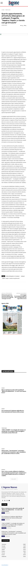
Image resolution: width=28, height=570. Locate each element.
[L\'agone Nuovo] (14, 3)
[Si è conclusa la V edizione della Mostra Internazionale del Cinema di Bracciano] (14, 401)
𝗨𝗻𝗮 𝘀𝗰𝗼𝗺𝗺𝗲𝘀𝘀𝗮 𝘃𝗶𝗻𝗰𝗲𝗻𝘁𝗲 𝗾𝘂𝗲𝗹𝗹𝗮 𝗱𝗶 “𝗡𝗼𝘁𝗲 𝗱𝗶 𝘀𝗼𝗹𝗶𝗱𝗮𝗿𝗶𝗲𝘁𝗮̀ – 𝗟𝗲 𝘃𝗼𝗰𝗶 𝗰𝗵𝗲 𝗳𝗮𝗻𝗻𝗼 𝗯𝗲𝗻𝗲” (14, 391)
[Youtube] (9, 500)
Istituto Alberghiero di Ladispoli (12, 276)
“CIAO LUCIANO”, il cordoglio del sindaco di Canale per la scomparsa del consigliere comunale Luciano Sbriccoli (14, 431)
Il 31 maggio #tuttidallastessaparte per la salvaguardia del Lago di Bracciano (20, 296)
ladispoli (23, 276)
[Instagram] (5, 500)
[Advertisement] (14, 353)
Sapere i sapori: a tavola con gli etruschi (10, 278)
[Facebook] (3, 500)
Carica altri (13, 479)
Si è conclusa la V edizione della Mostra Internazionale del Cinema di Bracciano (13, 411)
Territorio (7, 10)
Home (3, 10)
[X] (7, 500)
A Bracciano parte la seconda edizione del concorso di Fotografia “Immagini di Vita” (7, 296)
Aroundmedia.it (5, 565)
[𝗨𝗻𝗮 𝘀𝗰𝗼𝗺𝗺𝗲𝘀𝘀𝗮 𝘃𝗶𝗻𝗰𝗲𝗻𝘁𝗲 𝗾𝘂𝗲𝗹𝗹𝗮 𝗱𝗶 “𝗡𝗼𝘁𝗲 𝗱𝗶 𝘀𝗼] (14, 381)
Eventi (3, 388)
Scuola (3, 469)
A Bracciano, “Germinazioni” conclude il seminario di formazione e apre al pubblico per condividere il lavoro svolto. (14, 452)
